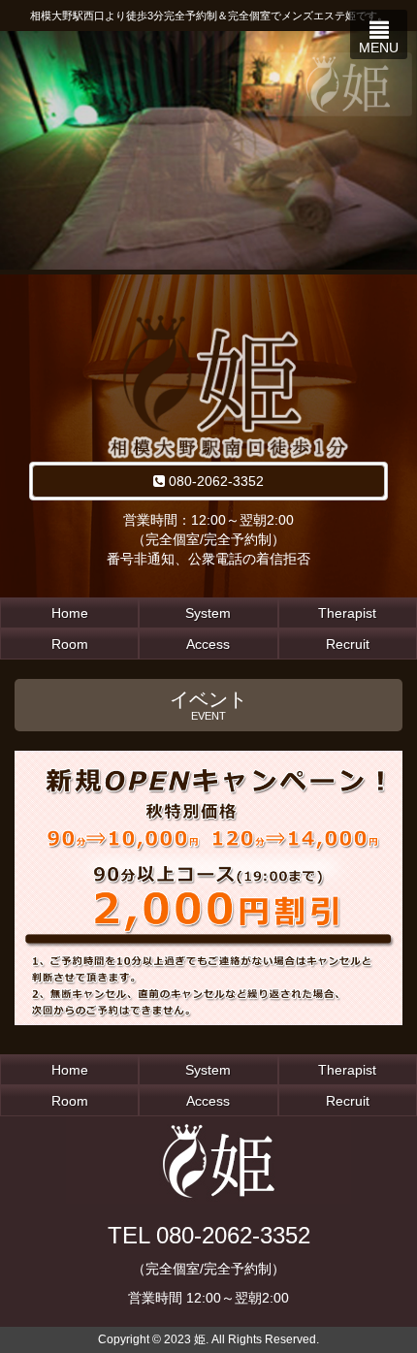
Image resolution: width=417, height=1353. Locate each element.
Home (69, 613)
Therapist (347, 613)
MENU (379, 47)
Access (208, 644)
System (208, 613)
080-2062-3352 (214, 481)
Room (69, 644)
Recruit (347, 644)
